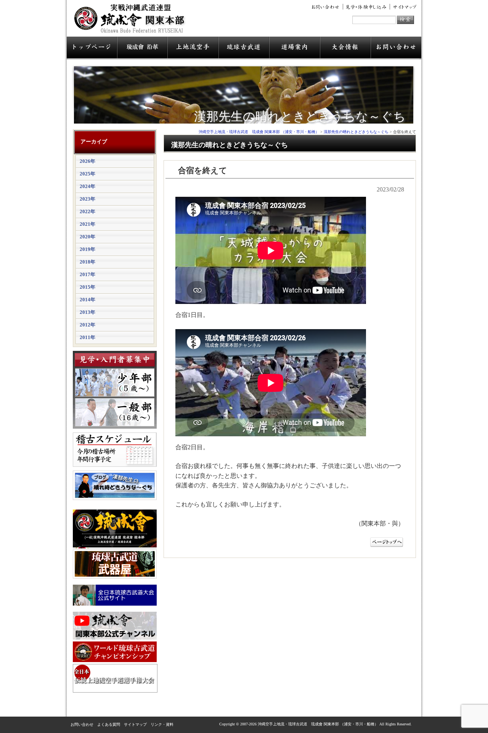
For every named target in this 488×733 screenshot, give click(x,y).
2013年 (87, 312)
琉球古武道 (243, 48)
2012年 (87, 325)
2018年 (87, 262)
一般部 (115, 412)
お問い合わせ (326, 6)
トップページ (92, 48)
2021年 (87, 224)
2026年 (87, 161)
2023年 (87, 199)
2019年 (87, 249)
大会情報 (345, 48)
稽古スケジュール (115, 449)
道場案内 (294, 48)
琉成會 (142, 48)
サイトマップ (403, 6)
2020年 (87, 237)
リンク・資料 (162, 724)
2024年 (87, 186)
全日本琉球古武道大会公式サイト (115, 595)
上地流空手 (192, 48)
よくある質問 (108, 724)
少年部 (115, 382)
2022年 (87, 211)
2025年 (87, 174)
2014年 (87, 299)
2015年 (87, 287)
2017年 (87, 274)
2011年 (87, 337)
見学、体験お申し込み (366, 6)
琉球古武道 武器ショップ (115, 564)
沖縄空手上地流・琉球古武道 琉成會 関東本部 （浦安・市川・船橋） (132, 21)
